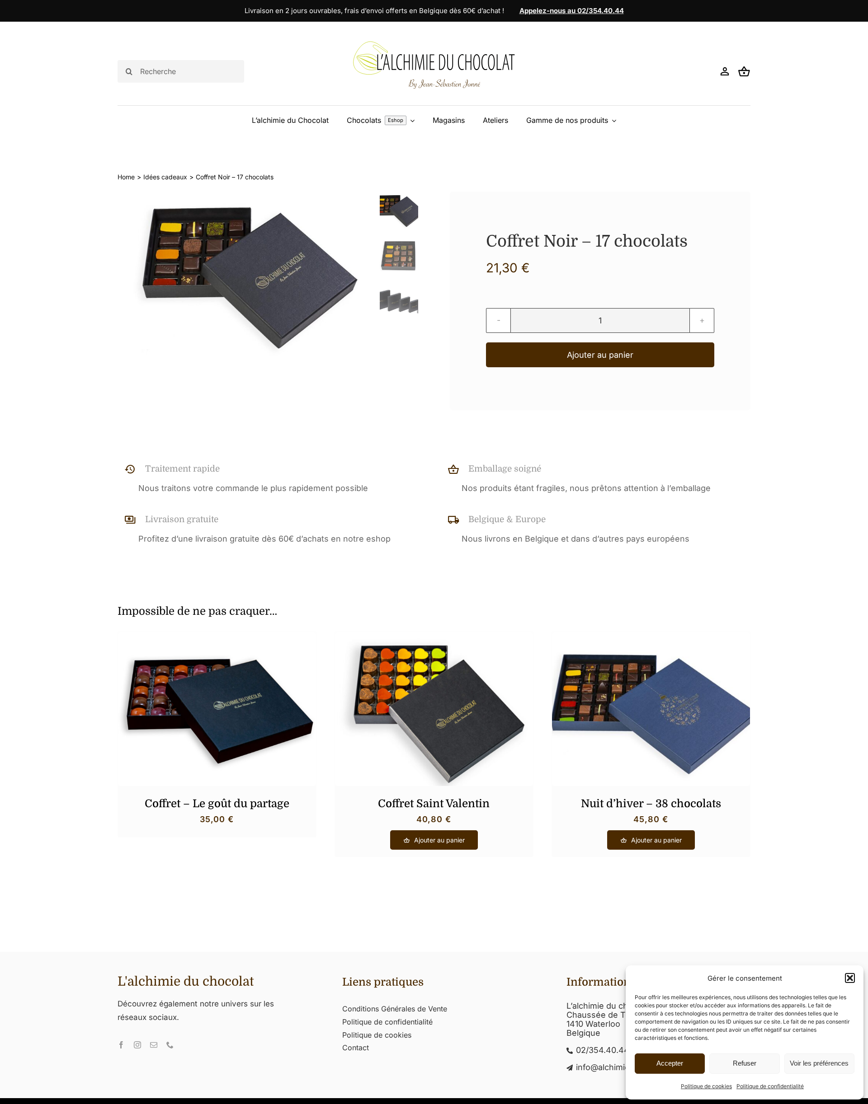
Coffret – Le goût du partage (217, 803)
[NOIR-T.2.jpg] (245, 277)
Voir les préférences (819, 1063)
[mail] (153, 1044)
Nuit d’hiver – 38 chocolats (651, 803)
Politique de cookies (706, 1086)
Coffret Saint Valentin (434, 803)
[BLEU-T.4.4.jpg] (651, 636)
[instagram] (137, 1044)
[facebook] (121, 1044)
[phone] (170, 1044)
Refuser (744, 1063)
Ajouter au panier (600, 355)
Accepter (669, 1063)
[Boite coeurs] (434, 636)
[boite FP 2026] (217, 636)
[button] (849, 977)
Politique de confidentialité (770, 1086)
